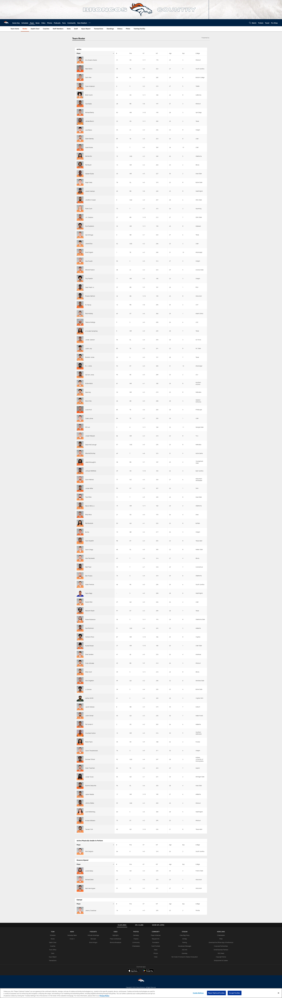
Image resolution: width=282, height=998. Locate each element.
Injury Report (53, 957)
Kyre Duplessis (89, 226)
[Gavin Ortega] (80, 549)
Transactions (52, 960)
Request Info (155, 939)
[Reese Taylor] (80, 741)
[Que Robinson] (80, 628)
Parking (184, 942)
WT (157, 53)
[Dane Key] (80, 392)
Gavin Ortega (89, 549)
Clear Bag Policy (184, 935)
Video (155, 957)
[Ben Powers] (80, 575)
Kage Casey (88, 182)
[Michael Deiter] (80, 879)
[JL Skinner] (80, 689)
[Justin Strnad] (80, 715)
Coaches (52, 946)
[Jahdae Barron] (80, 121)
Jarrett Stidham (90, 707)
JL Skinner (88, 689)
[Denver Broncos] (141, 981)
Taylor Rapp (88, 593)
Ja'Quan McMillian (90, 471)
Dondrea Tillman (90, 759)
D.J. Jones (88, 366)
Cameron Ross (89, 637)
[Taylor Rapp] (80, 593)
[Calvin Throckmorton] (80, 750)
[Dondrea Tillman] (80, 759)
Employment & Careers (221, 960)
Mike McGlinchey (90, 453)
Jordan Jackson (90, 339)
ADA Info (184, 949)
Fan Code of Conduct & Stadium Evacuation (185, 957)
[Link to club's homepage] (6, 22)
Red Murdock (89, 523)
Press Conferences (115, 939)
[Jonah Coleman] (80, 191)
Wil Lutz (87, 427)
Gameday (136, 935)
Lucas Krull (88, 409)
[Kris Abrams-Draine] (80, 60)
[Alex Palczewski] (80, 558)
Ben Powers (88, 576)
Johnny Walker (89, 803)
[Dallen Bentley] (80, 138)
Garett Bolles (89, 147)
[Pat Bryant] (80, 164)
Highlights (115, 935)
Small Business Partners (221, 949)
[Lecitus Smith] (80, 698)
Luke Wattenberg (90, 811)
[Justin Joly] (80, 348)
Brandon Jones (89, 357)
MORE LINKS (221, 931)
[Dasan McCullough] (80, 444)
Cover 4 (72, 939)
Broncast (93, 939)
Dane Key (88, 392)
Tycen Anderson (90, 86)
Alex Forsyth (89, 261)
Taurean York (89, 829)
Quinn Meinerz (89, 479)
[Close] (278, 993)
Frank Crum (88, 208)
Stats (52, 953)
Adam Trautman (90, 768)
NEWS (72, 931)
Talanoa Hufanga (90, 322)
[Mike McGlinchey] (80, 453)
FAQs (221, 939)
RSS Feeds (221, 953)
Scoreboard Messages (184, 946)
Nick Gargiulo (89, 851)
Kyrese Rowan (89, 645)
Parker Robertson (90, 619)
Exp (183, 53)
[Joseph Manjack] (80, 435)
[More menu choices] (89, 23)
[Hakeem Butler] (80, 173)
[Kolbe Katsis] (80, 383)
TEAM (52, 931)
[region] (141, 993)
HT (143, 53)
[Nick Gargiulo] (80, 851)
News (155, 949)
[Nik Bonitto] (80, 156)
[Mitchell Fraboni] (80, 269)
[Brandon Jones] (80, 357)
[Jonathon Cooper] (80, 199)
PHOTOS (136, 931)
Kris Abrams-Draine (91, 60)
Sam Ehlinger (89, 235)
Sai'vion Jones (89, 374)
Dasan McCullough (90, 444)
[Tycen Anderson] (80, 86)
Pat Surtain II (89, 724)
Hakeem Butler (89, 173)
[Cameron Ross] (80, 636)
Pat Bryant (88, 165)
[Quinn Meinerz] (80, 479)
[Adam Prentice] (80, 584)
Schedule (52, 935)
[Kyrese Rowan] (80, 645)
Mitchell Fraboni (90, 270)
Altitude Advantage (93, 935)
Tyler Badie (88, 103)
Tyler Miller (88, 497)
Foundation (155, 942)
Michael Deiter (89, 879)
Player (79, 53)
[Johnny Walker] (80, 803)
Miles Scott (88, 672)
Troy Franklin (89, 278)
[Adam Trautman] (80, 768)
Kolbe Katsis (89, 383)
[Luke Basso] (80, 130)
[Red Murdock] (80, 523)
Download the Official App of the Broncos (221, 942)
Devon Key (88, 401)
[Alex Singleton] (80, 680)
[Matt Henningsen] (80, 888)
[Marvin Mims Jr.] (80, 505)
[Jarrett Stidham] (80, 706)
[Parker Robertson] (80, 619)
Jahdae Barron (89, 121)
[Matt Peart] (80, 567)
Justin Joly (88, 348)
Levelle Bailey (89, 871)
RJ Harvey (88, 305)
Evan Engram (89, 252)
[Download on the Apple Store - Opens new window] (133, 971)
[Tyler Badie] (80, 103)
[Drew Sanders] (80, 654)
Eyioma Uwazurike (90, 785)
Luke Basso (88, 130)
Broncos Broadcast (115, 942)
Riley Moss (88, 514)
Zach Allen (88, 77)
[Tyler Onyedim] (80, 540)
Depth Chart (52, 942)
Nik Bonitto (88, 156)
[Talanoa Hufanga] (80, 322)
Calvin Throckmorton (91, 750)
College (198, 53)
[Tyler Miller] (80, 497)
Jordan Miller (89, 488)
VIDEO (115, 931)
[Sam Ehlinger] (80, 234)
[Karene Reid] (80, 602)
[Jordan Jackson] (80, 339)
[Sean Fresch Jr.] (80, 287)
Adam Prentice (89, 584)
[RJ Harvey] (80, 304)
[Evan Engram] (80, 252)
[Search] (250, 22)
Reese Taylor (89, 742)
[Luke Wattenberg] (80, 811)
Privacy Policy (104, 996)
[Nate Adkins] (80, 68)
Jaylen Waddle (89, 794)
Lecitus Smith (89, 698)
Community (136, 942)
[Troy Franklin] (80, 278)
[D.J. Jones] (80, 365)
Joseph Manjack (90, 436)
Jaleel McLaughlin (90, 462)
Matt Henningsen (90, 888)
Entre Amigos (93, 942)
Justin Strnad (89, 715)
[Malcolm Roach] (80, 610)
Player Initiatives (155, 935)
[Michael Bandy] (80, 112)
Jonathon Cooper (90, 200)
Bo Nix (87, 532)
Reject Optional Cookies (216, 993)
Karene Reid (88, 602)
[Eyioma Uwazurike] (80, 785)
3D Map (184, 939)
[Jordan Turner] (80, 776)
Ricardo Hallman (90, 296)
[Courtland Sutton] (80, 733)
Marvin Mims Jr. (90, 506)
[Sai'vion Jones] (80, 374)
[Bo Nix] (80, 532)
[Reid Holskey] (80, 313)
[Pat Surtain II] (80, 724)
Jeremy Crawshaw (90, 910)
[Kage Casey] (80, 182)
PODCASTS (93, 931)
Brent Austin (89, 95)
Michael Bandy (89, 112)
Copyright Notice (221, 957)
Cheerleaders (136, 946)
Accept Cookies (234, 993)
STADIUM (184, 931)
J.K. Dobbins (89, 217)
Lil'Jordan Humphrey (91, 331)
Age (170, 53)
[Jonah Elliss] (80, 243)
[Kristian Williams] (80, 820)
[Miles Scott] (80, 671)
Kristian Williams (90, 820)
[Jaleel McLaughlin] (80, 462)
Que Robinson (89, 628)
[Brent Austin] (80, 94)
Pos (130, 53)
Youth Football (155, 946)
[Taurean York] (80, 829)
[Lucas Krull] (80, 409)
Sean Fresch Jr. (89, 287)
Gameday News (72, 935)
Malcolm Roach (89, 610)
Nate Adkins (88, 68)
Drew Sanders (89, 654)
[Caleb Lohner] (80, 418)
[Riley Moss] (80, 514)
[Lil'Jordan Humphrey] (80, 331)
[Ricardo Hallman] (80, 296)
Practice (136, 939)
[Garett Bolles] (80, 147)
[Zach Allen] (80, 77)
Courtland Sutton (90, 733)
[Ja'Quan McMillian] (80, 470)
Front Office (52, 949)
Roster (53, 939)
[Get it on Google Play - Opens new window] (148, 971)
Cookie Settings (198, 993)
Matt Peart (88, 567)
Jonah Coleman (90, 191)
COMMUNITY (156, 931)
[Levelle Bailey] (80, 870)
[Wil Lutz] (80, 427)
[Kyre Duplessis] (80, 226)
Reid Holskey (89, 313)
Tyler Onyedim (89, 541)
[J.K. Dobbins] (80, 217)
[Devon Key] (80, 400)
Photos (156, 953)
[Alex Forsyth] (80, 261)
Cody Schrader (89, 663)
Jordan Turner (89, 777)
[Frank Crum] (80, 208)
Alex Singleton (89, 680)
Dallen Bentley (89, 138)
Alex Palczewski (90, 558)
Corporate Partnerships (221, 946)
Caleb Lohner (89, 418)
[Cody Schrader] (80, 663)
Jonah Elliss (88, 243)
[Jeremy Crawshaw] (80, 910)
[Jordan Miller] (80, 488)
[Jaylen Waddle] (80, 794)
